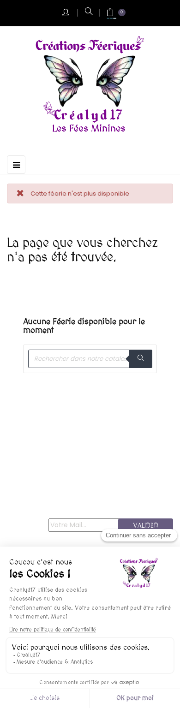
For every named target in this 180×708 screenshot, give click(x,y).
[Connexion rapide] (66, 13)
